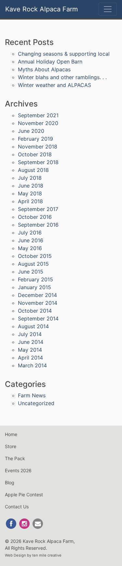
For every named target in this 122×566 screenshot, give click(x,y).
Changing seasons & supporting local (64, 53)
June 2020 (31, 131)
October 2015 (35, 256)
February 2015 (35, 279)
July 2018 (30, 178)
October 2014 (35, 310)
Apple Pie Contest (24, 494)
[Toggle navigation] (108, 9)
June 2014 (30, 342)
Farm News (32, 395)
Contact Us (17, 506)
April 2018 (30, 201)
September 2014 (38, 318)
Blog (9, 482)
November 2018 (37, 146)
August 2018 (33, 170)
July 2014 (30, 334)
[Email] (38, 523)
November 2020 (38, 123)
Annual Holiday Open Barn (50, 61)
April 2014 (30, 357)
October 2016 (35, 217)
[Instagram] (25, 523)
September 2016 (38, 224)
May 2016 (30, 248)
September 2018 (38, 162)
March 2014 (32, 365)
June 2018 (30, 185)
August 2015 (33, 264)
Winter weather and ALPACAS (54, 85)
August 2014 (33, 326)
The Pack (15, 458)
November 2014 (37, 303)
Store (10, 446)
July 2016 (30, 232)
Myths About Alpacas (44, 69)
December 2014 (37, 295)
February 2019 (35, 138)
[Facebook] (11, 523)
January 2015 (34, 287)
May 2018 (30, 193)
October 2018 (35, 154)
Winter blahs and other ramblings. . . (62, 77)
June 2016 (30, 240)
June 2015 (30, 271)
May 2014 (30, 350)
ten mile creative (46, 555)
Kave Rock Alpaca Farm (41, 9)
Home (11, 434)
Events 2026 (18, 470)
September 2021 (38, 115)
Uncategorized (36, 403)
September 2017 (38, 209)
